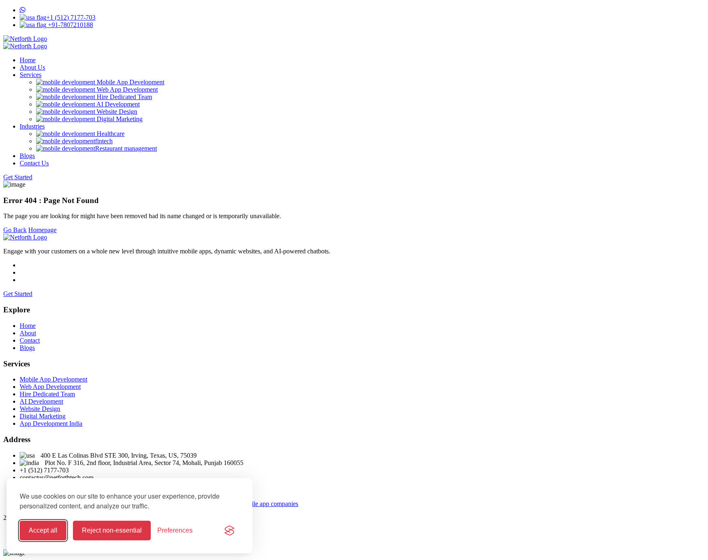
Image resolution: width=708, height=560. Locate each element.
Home (28, 59)
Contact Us (34, 163)
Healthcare (110, 133)
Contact (30, 340)
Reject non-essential (112, 530)
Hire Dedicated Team (123, 96)
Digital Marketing (119, 118)
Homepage (42, 229)
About (28, 333)
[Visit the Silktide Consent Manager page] (229, 530)
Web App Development (126, 89)
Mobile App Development (129, 82)
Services (30, 74)
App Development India (51, 423)
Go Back (15, 229)
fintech (104, 141)
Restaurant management (126, 148)
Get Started (17, 177)
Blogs (27, 155)
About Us (32, 67)
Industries (32, 126)
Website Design (116, 111)
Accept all (43, 530)
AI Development (117, 104)
